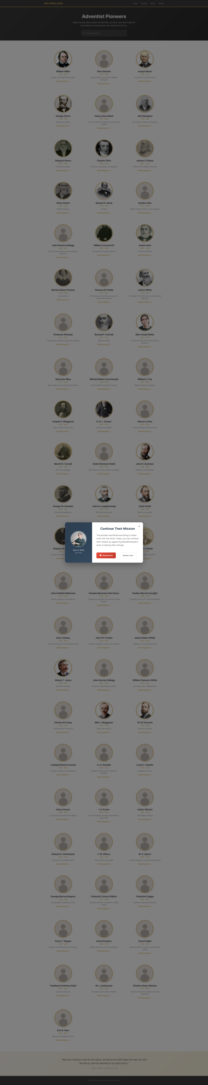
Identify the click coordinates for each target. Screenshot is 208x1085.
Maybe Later (128, 555)
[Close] (139, 526)
